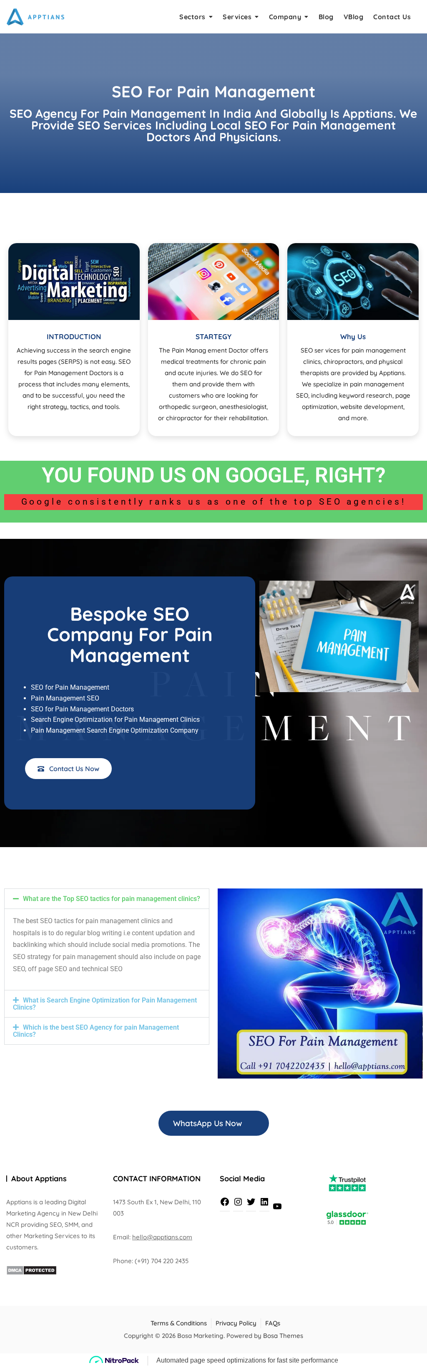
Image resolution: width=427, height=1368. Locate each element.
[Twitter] (251, 1202)
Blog (326, 17)
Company (285, 17)
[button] (107, 899)
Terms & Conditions (179, 1323)
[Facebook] (225, 1202)
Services (237, 17)
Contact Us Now (73, 768)
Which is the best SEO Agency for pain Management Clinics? (96, 1030)
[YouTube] (277, 1206)
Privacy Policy (236, 1323)
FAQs (272, 1323)
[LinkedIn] (264, 1202)
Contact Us (392, 17)
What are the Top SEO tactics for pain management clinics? (111, 899)
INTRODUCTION (74, 336)
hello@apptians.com (162, 1237)
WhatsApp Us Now (208, 1123)
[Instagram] (238, 1202)
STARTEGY (213, 336)
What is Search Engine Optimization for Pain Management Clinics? (105, 1003)
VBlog (354, 17)
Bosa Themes (283, 1336)
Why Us (353, 336)
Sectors (192, 17)
